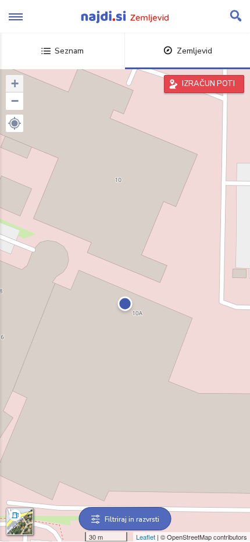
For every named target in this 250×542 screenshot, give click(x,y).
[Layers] (20, 521)
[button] (14, 123)
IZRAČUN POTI (208, 84)
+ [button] (15, 83)
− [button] (15, 101)
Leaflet (145, 536)
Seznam (69, 50)
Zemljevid (194, 50)
